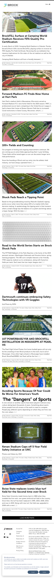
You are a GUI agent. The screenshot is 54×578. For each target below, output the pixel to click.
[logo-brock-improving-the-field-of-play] (11, 4)
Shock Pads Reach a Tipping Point (23, 197)
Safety (30, 114)
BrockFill (20, 62)
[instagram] (10, 534)
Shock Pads (28, 62)
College (26, 307)
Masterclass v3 (20, 538)
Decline (44, 572)
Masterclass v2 (20, 536)
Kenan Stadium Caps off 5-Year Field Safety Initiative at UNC (24, 448)
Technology (4, 167)
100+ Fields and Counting (18, 145)
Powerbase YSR (5, 361)
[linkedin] (7, 537)
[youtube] (4, 537)
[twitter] (7, 534)
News (24, 62)
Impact (30, 265)
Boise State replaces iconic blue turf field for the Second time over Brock (24, 490)
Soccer (32, 62)
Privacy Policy (20, 550)
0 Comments (10, 64)
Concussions (27, 214)
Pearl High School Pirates (14, 349)
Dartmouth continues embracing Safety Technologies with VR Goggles (26, 298)
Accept (33, 572)
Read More (49, 62)
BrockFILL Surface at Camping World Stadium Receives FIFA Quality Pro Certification (24, 38)
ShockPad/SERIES (13, 356)
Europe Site (19, 528)
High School (31, 359)
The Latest (4, 64)
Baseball (27, 265)
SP (35, 62)
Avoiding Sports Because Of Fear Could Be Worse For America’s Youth (26, 392)
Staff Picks (38, 62)
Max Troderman (7, 62)
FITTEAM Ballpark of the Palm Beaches (19, 253)
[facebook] (4, 534)
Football (26, 359)
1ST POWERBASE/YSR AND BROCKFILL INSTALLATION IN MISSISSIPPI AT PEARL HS (27, 341)
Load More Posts (27, 518)
